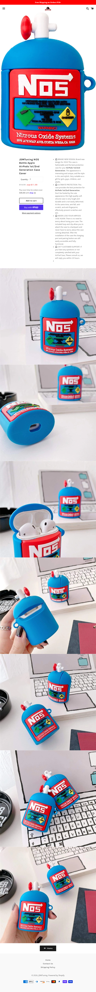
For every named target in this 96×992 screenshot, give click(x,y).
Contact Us (48, 964)
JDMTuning (43, 975)
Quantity (24, 179)
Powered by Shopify (56, 975)
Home (48, 960)
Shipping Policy (48, 967)
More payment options (31, 213)
